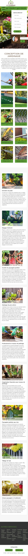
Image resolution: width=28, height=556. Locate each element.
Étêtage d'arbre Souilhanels (3, 536)
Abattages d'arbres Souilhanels (25, 531)
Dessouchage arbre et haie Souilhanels (9, 536)
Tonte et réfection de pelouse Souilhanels (19, 534)
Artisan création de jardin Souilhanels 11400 (25, 537)
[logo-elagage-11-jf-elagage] (14, 3)
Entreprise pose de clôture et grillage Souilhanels (14, 533)
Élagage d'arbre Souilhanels (3, 531)
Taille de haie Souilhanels (9, 531)
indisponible (12, 8)
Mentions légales (21, 552)
